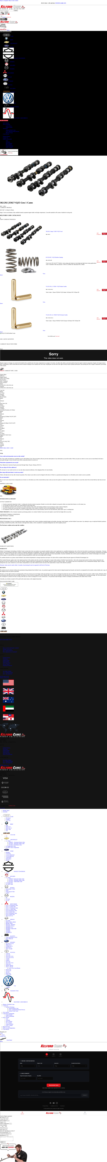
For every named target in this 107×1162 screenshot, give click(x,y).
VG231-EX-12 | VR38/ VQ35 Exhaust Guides (57, 315)
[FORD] (3, 600)
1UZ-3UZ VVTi (10, 957)
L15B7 (7, 893)
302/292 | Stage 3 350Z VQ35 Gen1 (54, 231)
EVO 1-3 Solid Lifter (11, 906)
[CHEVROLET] (3, 597)
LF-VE (7, 900)
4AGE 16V (8, 969)
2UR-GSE (8, 964)
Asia (7, 140)
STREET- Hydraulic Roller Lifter (16, 879)
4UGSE (8, 972)
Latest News (9, 126)
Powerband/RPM (4, 1132)
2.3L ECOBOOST (10, 855)
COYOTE (8, 853)
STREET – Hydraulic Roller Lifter (17, 842)
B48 (7, 825)
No (6, 1126)
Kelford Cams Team (13, 1011)
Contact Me (3, 1119)
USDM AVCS (9, 946)
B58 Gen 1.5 (9, 828)
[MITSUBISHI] (3, 614)
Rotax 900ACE (9, 938)
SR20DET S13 (9, 927)
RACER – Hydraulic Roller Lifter (16, 843)
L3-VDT (8, 899)
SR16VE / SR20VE (10, 924)
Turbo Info (2, 1128)
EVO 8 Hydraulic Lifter (11, 910)
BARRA (8, 852)
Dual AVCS (8, 947)
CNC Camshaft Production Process (17, 1009)
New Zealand (9, 143)
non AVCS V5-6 (10, 943)
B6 (6, 898)
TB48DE (8, 930)
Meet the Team (9, 132)
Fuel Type (2, 1129)
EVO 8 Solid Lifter (10, 912)
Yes (2, 1126)
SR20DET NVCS (10, 926)
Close (1, 1033)
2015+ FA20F (9, 948)
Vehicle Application (4, 1123)
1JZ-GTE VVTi (9, 956)
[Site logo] (12, 9)
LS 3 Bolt (8, 841)
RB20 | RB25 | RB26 (11, 922)
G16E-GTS (8, 974)
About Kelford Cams (11, 130)
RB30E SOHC (9, 923)
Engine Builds (9, 127)
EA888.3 (8, 819)
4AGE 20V (8, 970)
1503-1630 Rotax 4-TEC (11, 937)
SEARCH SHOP (4, 120)
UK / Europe (9, 144)
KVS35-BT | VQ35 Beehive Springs (54, 257)
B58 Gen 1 (8, 826)
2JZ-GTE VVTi (9, 963)
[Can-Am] (3, 632)
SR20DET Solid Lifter (11, 928)
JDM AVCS (8, 945)
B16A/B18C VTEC (10, 889)
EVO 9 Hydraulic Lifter (11, 913)
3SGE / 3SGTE (9, 966)
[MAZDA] (3, 611)
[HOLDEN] (3, 607)
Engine (2, 1122)
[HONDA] (3, 604)
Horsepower (3, 1135)
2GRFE (7, 960)
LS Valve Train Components (12, 847)
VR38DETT (9, 932)
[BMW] (3, 593)
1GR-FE (8, 953)
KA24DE (8, 920)
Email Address (3, 1120)
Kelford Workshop (10, 1007)
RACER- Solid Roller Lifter (15, 845)
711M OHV (8, 857)
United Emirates (9, 146)
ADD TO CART (104, 234)
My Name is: (3, 1117)
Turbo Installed (3, 1125)
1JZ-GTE (8, 955)
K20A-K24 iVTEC (10, 891)
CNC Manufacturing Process (12, 131)
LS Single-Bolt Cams (11, 846)
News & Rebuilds (10, 1016)
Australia (8, 142)
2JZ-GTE (8, 961)
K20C (7, 890)
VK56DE (8, 931)
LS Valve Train (9, 884)
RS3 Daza (8, 818)
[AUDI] (3, 589)
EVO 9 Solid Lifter (10, 914)
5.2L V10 (8, 820)
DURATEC (8, 859)
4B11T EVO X (9, 915)
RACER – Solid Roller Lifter (15, 881)
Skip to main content (13, 0)
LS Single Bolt (9, 883)
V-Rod (7, 872)
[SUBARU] (3, 622)
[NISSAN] (3, 618)
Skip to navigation (4, 0)
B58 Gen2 (8, 973)
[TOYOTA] (3, 625)
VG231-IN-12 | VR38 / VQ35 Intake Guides (56, 286)
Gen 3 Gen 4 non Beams (14, 968)
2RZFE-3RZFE (9, 965)
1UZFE (7, 959)
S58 (7, 830)
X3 (6, 836)
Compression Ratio (4, 1133)
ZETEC (8, 860)
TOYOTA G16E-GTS (60, 3)
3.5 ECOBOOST (10, 856)
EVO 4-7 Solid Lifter (11, 909)
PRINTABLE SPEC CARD (6, 448)
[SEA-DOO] (3, 629)
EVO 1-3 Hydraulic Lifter (12, 905)
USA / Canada (9, 147)
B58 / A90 (8, 829)
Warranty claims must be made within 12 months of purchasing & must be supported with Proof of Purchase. (25, 565)
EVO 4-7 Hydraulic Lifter (12, 908)
